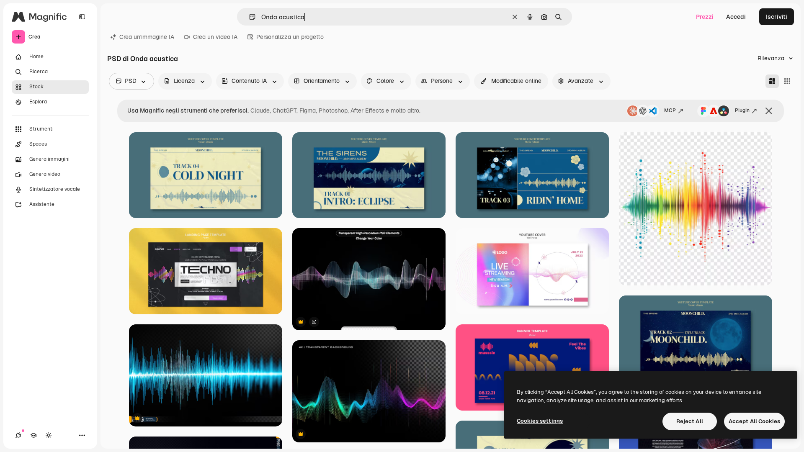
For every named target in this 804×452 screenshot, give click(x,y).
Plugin (742, 110)
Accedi (736, 17)
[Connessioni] (18, 435)
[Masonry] (772, 81)
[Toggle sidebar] (82, 16)
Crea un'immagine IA (146, 37)
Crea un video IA (215, 37)
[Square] (787, 81)
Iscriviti (776, 17)
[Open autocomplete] (248, 17)
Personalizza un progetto (290, 37)
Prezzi (705, 17)
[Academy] (33, 435)
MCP (670, 110)
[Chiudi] (769, 111)
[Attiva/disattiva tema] (48, 435)
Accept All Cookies (754, 421)
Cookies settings (540, 420)
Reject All (689, 421)
